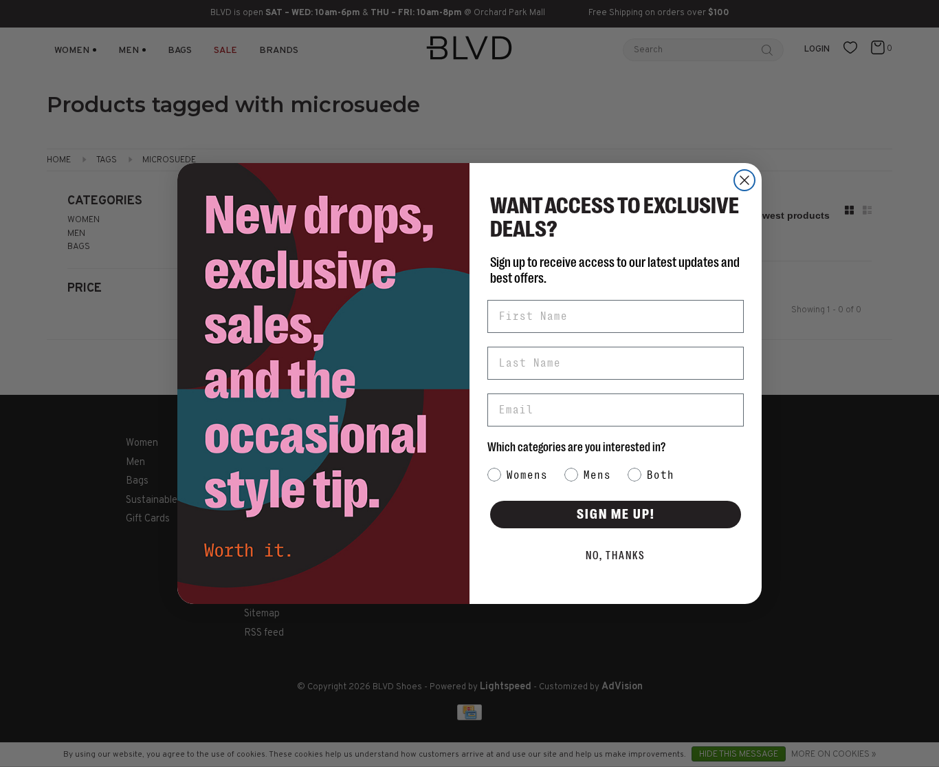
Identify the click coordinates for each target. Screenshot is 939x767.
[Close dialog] (744, 180)
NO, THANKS (615, 556)
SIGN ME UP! (616, 514)
